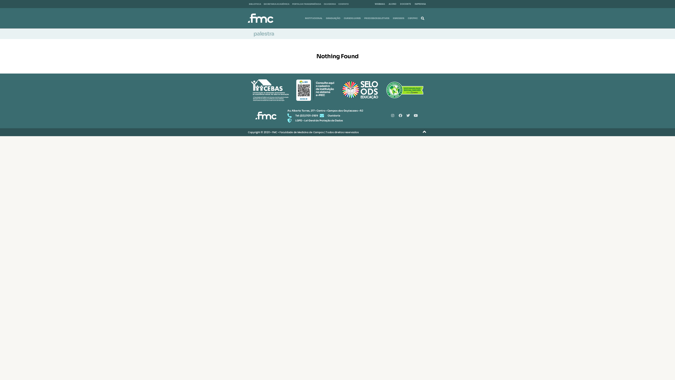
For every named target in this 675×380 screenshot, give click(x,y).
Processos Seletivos (376, 18)
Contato (343, 4)
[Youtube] (416, 115)
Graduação (333, 18)
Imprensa (420, 3)
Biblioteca (255, 4)
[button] (423, 18)
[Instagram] (393, 115)
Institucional (314, 18)
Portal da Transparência (306, 4)
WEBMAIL (380, 3)
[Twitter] (408, 115)
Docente (405, 3)
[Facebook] (400, 115)
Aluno (392, 3)
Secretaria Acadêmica (277, 4)
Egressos (398, 18)
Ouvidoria (330, 4)
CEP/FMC (413, 18)
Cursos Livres (352, 18)
